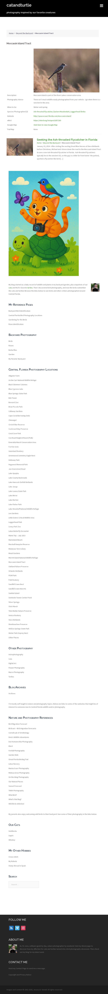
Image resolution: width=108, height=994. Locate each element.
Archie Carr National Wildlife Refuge (22, 380)
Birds (11, 341)
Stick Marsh (13, 606)
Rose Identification (16, 324)
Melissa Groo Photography (19, 773)
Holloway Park (14, 460)
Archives (12, 693)
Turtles (11, 676)
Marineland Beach (15, 540)
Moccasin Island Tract (17, 562)
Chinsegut (12, 420)
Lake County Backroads (18, 478)
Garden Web (13, 755)
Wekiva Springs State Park (19, 628)
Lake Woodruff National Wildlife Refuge (24, 509)
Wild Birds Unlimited (16, 804)
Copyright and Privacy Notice (20, 975)
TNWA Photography (16, 790)
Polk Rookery (14, 580)
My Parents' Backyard (17, 359)
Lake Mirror (13, 495)
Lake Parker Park (15, 504)
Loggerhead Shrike (77, 111)
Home (11, 33)
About (84, 946)
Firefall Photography (17, 750)
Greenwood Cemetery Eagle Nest (22, 455)
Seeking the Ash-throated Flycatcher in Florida (67, 139)
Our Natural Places (16, 781)
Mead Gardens (14, 553)
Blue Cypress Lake (16, 389)
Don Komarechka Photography (21, 741)
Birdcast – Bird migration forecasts (22, 728)
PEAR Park (12, 575)
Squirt (11, 835)
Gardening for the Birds (18, 320)
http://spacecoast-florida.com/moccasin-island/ (52, 116)
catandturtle (19, 5)
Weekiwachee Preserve (18, 624)
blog (27, 952)
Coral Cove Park (15, 433)
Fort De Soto (14, 447)
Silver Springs (14, 602)
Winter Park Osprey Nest (18, 633)
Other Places (14, 637)
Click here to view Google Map (45, 125)
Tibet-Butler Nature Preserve (20, 611)
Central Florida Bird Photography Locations (25, 315)
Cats (10, 659)
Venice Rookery (15, 615)
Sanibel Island (14, 593)
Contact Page (21, 968)
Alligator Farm (14, 376)
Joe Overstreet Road (17, 469)
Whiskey (12, 840)
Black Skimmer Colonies (18, 384)
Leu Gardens (13, 513)
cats (10, 287)
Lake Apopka (14, 473)
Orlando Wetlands (16, 571)
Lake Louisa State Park (17, 491)
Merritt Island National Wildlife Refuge (23, 558)
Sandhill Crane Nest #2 (17, 589)
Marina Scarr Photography (19, 768)
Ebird (11, 746)
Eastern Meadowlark (61, 111)
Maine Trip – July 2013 (17, 535)
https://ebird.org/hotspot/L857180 (47, 120)
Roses (11, 345)
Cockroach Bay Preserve (18, 429)
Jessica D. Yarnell (40, 989)
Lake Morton (13, 500)
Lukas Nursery (14, 764)
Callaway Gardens (16, 411)
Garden (11, 354)
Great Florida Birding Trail (18, 759)
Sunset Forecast (15, 786)
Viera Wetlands (14, 620)
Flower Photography (17, 668)
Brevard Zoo (13, 402)
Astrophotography (16, 654)
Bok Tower (13, 398)
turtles (30, 287)
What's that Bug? (15, 799)
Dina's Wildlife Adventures (19, 737)
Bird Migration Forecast (18, 724)
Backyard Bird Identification (19, 311)
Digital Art (12, 663)
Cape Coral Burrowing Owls (19, 415)
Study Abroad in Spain (17, 866)
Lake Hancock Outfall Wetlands (21, 482)
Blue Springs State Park (18, 393)
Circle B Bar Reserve (17, 424)
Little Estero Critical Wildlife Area (21, 517)
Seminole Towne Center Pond (20, 597)
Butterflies (13, 350)
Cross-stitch (13, 857)
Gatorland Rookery (16, 451)
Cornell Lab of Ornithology (19, 733)
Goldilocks (13, 831)
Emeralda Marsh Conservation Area (22, 442)
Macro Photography (16, 672)
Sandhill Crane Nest (16, 584)
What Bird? (13, 795)
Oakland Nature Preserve (18, 566)
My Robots (13, 861)
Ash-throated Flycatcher (43, 111)
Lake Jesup (13, 487)
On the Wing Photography (19, 777)
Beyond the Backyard (24, 33)
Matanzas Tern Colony (17, 549)
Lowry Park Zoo (15, 526)
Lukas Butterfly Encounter (19, 531)
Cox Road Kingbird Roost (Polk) (21, 438)
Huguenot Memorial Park (18, 464)
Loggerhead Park (15, 522)
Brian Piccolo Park (16, 407)
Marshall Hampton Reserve (19, 544)
